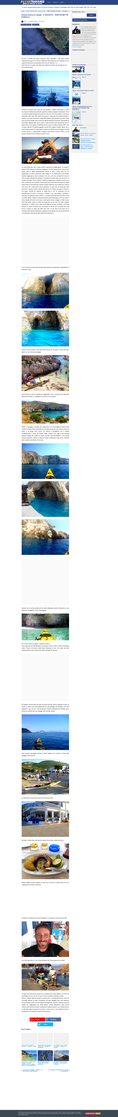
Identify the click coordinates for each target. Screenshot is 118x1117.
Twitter (45, 1024)
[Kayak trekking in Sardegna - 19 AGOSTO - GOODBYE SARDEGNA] (45, 1038)
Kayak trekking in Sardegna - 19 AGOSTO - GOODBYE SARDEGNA (45, 1046)
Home (23, 11)
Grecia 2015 (41, 11)
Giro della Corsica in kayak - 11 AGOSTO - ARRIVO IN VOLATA (61, 1046)
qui (85, 77)
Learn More (90, 1113)
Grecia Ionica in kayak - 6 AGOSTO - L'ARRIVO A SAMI (29, 1046)
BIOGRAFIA (83, 127)
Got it (98, 1113)
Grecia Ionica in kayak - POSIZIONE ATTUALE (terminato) (43, 1063)
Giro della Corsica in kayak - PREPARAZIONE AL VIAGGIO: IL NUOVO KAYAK (88, 140)
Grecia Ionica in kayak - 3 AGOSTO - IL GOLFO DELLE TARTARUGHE (32, 1070)
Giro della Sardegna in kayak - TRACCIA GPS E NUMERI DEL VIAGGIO (86, 146)
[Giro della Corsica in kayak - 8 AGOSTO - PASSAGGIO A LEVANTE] (61, 1055)
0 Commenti (42, 21)
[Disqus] (45, 1095)
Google (37, 1019)
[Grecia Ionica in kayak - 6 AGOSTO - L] (29, 1038)
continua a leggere (77, 46)
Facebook (53, 1019)
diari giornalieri (31, 11)
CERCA (91, 15)
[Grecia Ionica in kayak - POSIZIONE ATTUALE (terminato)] (45, 1055)
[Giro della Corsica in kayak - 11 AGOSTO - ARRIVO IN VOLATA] (61, 1038)
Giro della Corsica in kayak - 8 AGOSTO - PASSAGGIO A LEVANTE (61, 1063)
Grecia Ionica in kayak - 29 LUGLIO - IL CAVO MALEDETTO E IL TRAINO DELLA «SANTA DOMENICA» (29, 1063)
